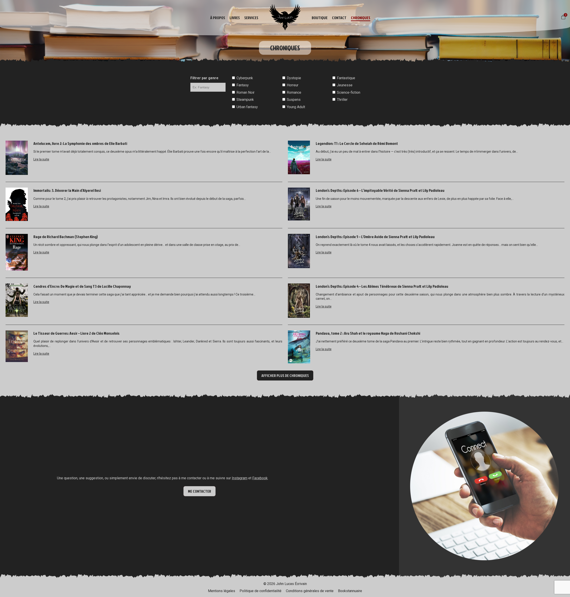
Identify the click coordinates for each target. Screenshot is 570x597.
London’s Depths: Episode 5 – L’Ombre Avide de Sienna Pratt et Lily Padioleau (375, 236)
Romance (294, 92)
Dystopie (294, 78)
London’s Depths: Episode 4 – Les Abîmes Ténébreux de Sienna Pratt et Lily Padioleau (382, 286)
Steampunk (245, 99)
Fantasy (242, 85)
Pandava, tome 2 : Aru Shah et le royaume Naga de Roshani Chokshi (368, 333)
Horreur (292, 85)
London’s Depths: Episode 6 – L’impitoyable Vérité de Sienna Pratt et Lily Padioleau (380, 190)
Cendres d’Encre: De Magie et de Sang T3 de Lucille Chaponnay (82, 286)
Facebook (260, 478)
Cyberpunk (244, 78)
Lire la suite (41, 159)
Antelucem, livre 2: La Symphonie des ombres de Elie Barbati (80, 143)
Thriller (342, 99)
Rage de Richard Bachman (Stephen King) (65, 236)
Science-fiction (348, 92)
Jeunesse (344, 85)
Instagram (239, 478)
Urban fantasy (247, 107)
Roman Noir (245, 92)
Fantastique (346, 78)
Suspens (294, 99)
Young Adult (296, 107)
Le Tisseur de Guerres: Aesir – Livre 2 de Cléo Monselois (76, 333)
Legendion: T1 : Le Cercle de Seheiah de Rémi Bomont (357, 143)
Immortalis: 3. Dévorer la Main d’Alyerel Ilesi (67, 190)
